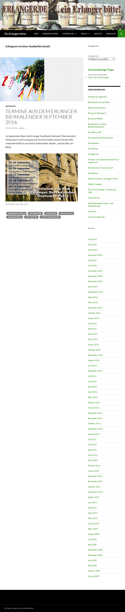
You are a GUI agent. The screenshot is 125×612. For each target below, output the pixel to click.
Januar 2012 (93, 471)
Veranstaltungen (50, 34)
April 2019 (92, 286)
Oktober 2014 (94, 350)
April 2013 (92, 392)
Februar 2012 (94, 465)
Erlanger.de (93, 154)
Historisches (68, 34)
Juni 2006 (92, 539)
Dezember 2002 (95, 555)
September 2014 (95, 355)
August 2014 (94, 360)
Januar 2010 (93, 523)
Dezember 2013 (95, 371)
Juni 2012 (92, 444)
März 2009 (93, 529)
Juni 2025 (92, 239)
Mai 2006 (92, 544)
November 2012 (95, 418)
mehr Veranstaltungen (98, 77)
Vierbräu (92, 211)
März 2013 (93, 397)
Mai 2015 (92, 329)
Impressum (111, 34)
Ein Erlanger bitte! (15, 33)
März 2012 (93, 460)
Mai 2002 (92, 565)
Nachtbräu (93, 173)
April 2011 (92, 513)
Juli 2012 (92, 439)
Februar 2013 (94, 402)
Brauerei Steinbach (97, 113)
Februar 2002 (94, 571)
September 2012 (95, 429)
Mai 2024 (92, 244)
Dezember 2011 (95, 476)
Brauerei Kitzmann (16, 213)
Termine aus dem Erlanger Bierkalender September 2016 (41, 116)
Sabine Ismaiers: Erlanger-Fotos (103, 178)
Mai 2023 (92, 260)
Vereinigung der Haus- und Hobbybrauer (100, 204)
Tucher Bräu (94, 197)
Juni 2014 (92, 365)
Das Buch (98, 34)
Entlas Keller (66, 213)
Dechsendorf (36, 213)
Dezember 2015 (95, 308)
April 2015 (92, 334)
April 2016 (92, 297)
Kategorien (93, 56)
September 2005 (95, 550)
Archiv (84, 34)
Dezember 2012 (95, 413)
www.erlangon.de (96, 217)
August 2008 (94, 534)
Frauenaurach (15, 217)
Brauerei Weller (95, 118)
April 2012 (92, 455)
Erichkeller (93, 148)
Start (36, 34)
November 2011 (95, 481)
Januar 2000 (93, 576)
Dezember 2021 (95, 271)
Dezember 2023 (95, 255)
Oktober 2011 (94, 487)
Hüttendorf (31, 217)
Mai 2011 (92, 508)
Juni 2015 (92, 323)
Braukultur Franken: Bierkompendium (97, 125)
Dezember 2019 (95, 281)
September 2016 (95, 292)
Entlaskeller (93, 143)
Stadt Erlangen (95, 184)
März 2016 (93, 302)
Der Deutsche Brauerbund (100, 137)
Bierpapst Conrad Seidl (99, 102)
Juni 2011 (92, 502)
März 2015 (93, 339)
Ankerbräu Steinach (97, 96)
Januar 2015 (93, 344)
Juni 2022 (92, 265)
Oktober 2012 (94, 423)
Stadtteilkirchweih (50, 217)
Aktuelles (10, 106)
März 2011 (93, 518)
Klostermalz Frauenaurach (100, 167)
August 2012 (94, 434)
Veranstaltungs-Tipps (101, 69)
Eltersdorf (51, 213)
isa (23, 128)
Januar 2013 (93, 407)
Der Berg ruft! (94, 132)
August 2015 (94, 318)
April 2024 (92, 250)
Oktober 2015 (94, 313)
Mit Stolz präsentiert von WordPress (19, 608)
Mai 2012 (92, 450)
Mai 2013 (92, 387)
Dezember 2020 (95, 276)
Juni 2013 (92, 381)
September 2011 (95, 492)
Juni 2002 (92, 560)
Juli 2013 (92, 376)
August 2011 (94, 497)
